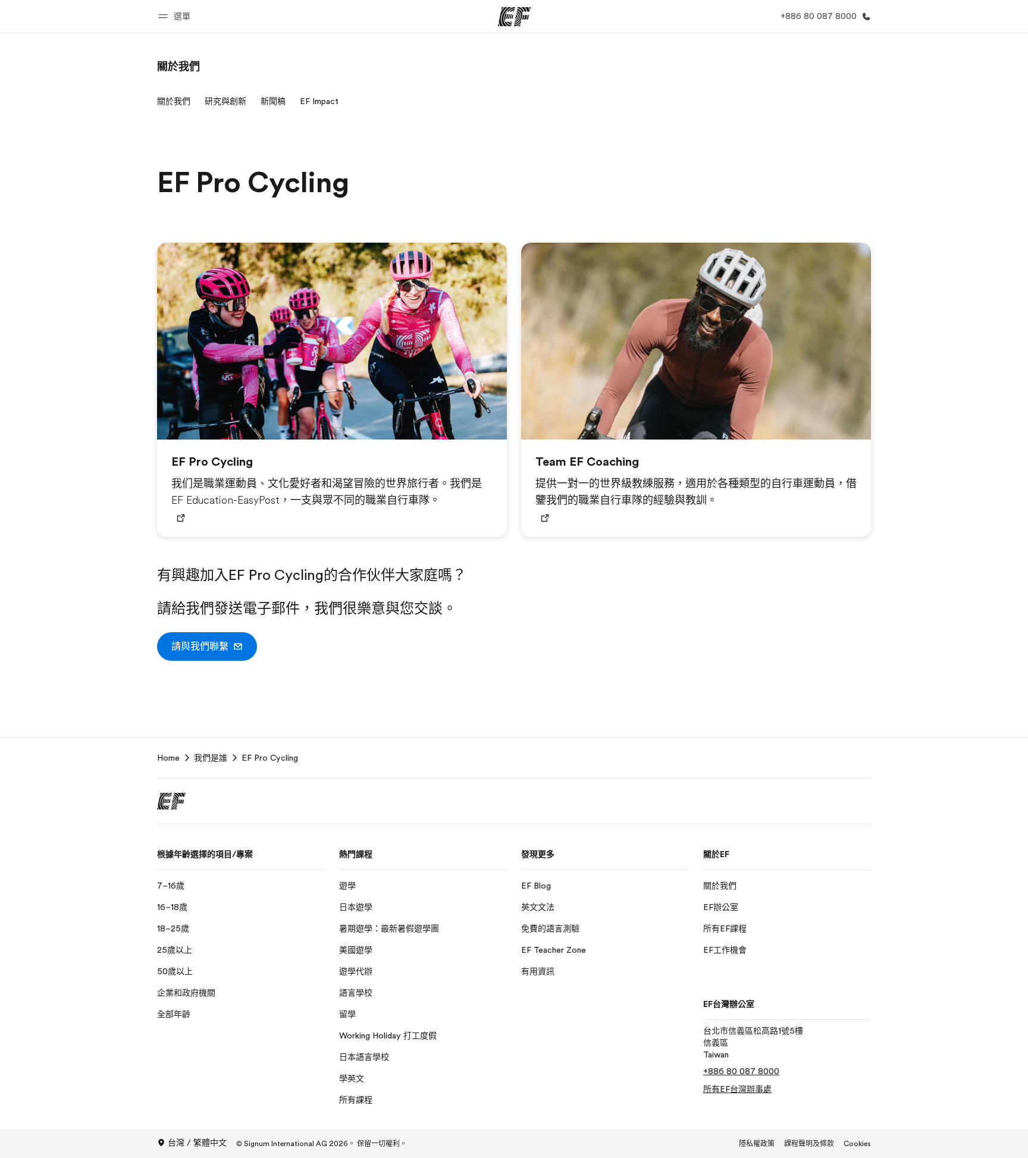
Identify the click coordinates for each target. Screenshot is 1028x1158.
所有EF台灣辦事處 (737, 1089)
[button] (176, 16)
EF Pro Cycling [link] (270, 757)
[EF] (514, 16)
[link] (178, 66)
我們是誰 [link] (210, 757)
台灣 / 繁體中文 (197, 1142)
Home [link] (168, 757)
